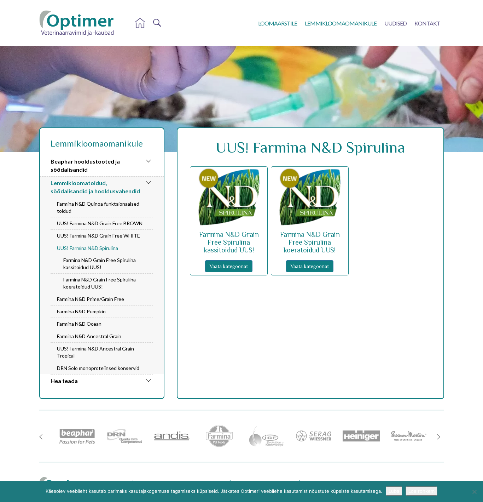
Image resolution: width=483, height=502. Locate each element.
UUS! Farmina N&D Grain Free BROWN (99, 223)
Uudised (395, 23)
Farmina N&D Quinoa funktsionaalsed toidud (98, 207)
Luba (394, 491)
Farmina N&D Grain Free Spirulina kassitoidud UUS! (99, 263)
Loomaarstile (277, 23)
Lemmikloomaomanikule (341, 23)
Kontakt (427, 23)
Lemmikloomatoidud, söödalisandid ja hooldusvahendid (95, 186)
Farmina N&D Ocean (79, 324)
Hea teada (64, 380)
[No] (474, 491)
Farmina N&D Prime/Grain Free (90, 299)
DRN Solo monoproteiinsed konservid (98, 368)
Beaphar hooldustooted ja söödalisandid (85, 165)
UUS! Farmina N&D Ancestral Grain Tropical (95, 352)
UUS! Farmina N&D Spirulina (87, 248)
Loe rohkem (421, 491)
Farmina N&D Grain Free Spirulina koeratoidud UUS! (99, 283)
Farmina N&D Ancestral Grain (89, 336)
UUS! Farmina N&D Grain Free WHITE (98, 236)
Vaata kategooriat (229, 266)
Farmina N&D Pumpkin (81, 311)
